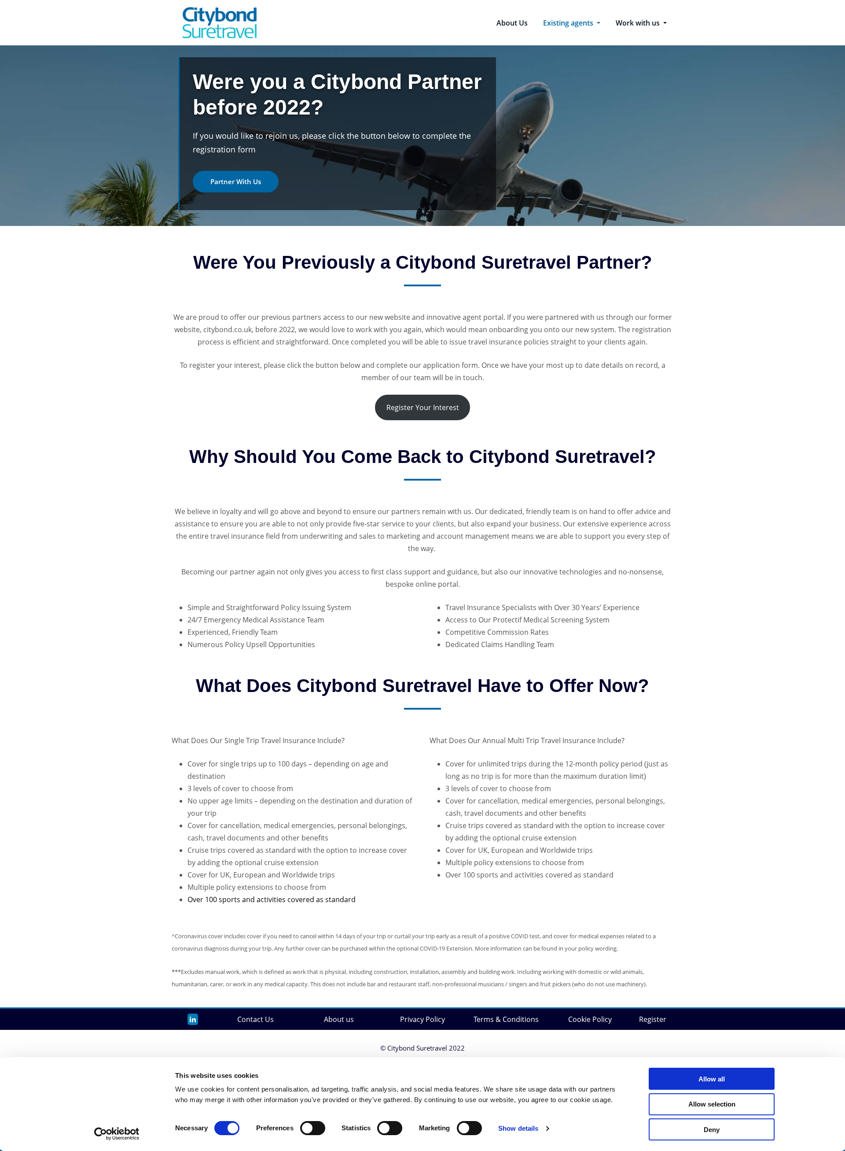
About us (339, 1019)
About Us (512, 23)
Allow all (711, 1079)
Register (652, 1019)
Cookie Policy (590, 1019)
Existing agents (569, 23)
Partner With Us (235, 181)
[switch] (312, 1128)
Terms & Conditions (506, 1019)
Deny (712, 1129)
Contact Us (255, 1019)
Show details (518, 1128)
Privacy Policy (422, 1019)
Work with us (638, 23)
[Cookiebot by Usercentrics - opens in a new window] (116, 1133)
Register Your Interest (422, 407)
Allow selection (711, 1104)
